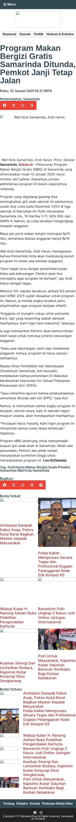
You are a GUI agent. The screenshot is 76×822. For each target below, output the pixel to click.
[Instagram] (41, 812)
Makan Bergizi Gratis (41, 467)
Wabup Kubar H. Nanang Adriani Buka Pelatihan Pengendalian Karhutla (44, 739)
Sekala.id (25, 164)
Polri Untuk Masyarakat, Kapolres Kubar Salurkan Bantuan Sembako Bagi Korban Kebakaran (57, 667)
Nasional (9, 34)
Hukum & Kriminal (61, 34)
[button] (20, 4)
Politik (38, 34)
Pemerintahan (10, 99)
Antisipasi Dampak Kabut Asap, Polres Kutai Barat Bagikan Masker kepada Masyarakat (17, 534)
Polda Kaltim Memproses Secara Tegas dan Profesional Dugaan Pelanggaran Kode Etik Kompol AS (55, 564)
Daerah (25, 34)
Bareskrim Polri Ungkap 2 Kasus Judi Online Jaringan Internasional (56, 615)
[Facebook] (34, 812)
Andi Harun (16, 467)
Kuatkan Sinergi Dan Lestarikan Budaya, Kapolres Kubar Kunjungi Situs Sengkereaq (17, 672)
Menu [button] (11, 4)
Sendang (40, 818)
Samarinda (31, 99)
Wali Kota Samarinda (33, 470)
